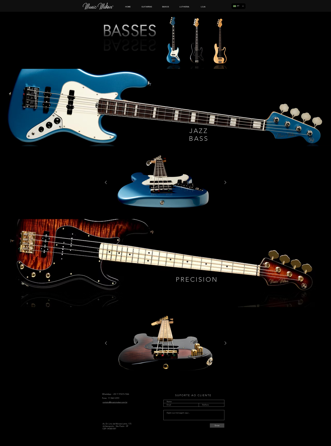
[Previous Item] (106, 182)
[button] (146, 6)
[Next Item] (225, 182)
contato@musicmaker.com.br (115, 402)
